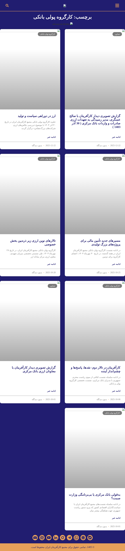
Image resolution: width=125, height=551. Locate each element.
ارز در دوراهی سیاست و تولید (37, 116)
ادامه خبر (116, 137)
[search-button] (7, 5)
